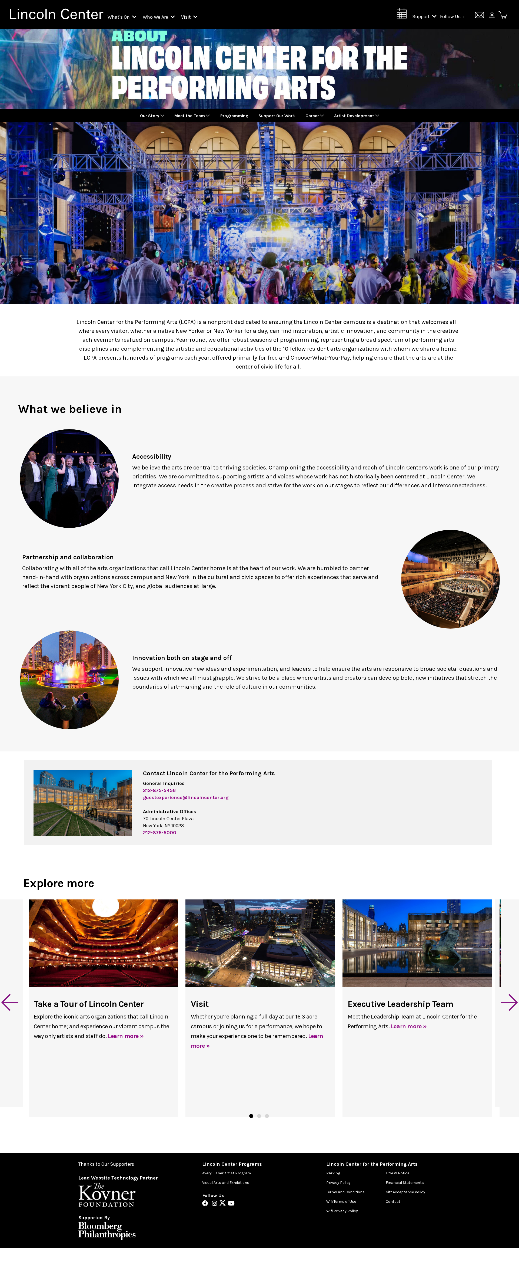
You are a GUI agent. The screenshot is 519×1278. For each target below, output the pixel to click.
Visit (186, 17)
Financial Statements (405, 1182)
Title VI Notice (397, 1173)
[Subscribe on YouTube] (231, 1204)
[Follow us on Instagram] (216, 1204)
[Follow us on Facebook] (206, 1204)
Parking (333, 1173)
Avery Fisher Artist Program (226, 1173)
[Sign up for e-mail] (479, 16)
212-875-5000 (159, 833)
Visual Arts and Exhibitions (225, 1182)
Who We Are (156, 17)
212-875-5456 (159, 790)
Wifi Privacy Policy (342, 1211)
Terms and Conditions (345, 1192)
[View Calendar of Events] (402, 15)
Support (421, 16)
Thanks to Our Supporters (106, 1164)
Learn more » (126, 1036)
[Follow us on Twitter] (224, 1204)
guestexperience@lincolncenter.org (185, 797)
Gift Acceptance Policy (405, 1192)
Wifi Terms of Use (341, 1201)
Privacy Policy (338, 1182)
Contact (393, 1201)
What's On (119, 17)
